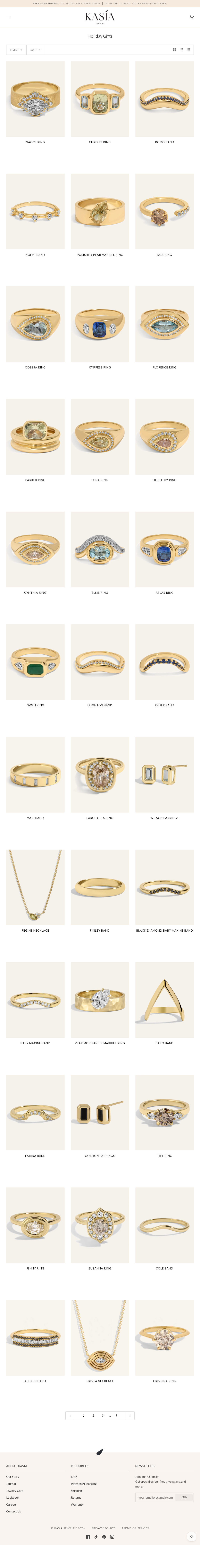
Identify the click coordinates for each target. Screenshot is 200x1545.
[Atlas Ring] (164, 549)
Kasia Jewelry (65, 1528)
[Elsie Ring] (100, 549)
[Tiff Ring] (164, 1112)
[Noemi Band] (35, 211)
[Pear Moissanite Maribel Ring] (100, 1000)
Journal (11, 1483)
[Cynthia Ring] (35, 549)
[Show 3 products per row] (181, 50)
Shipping (76, 1490)
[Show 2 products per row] (174, 50)
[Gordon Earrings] (100, 1112)
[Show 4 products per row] (189, 50)
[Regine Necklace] (35, 887)
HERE (163, 3)
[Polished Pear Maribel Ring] (100, 211)
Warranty (77, 1504)
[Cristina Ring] (164, 1338)
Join (184, 1497)
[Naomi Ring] (35, 99)
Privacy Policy (103, 1528)
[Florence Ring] (164, 324)
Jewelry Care (14, 1490)
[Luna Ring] (100, 436)
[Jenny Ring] (35, 1225)
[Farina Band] (35, 1112)
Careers (11, 1504)
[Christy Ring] (100, 99)
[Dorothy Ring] (164, 436)
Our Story (12, 1476)
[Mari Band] (35, 775)
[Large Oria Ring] (100, 775)
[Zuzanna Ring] (100, 1225)
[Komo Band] (164, 99)
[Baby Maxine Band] (35, 1000)
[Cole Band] (164, 1225)
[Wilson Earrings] (164, 775)
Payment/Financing (84, 1483)
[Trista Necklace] (100, 1338)
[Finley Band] (100, 887)
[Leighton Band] (100, 662)
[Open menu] (12, 17)
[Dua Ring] (164, 211)
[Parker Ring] (35, 436)
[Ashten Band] (35, 1338)
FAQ (74, 1476)
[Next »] (130, 1415)
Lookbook (13, 1497)
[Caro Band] (164, 1000)
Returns (76, 1497)
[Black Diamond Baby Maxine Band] (164, 887)
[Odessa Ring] (35, 324)
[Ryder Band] (164, 662)
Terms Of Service (135, 1528)
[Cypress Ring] (100, 324)
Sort (33, 49)
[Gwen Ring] (35, 662)
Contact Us (13, 1511)
